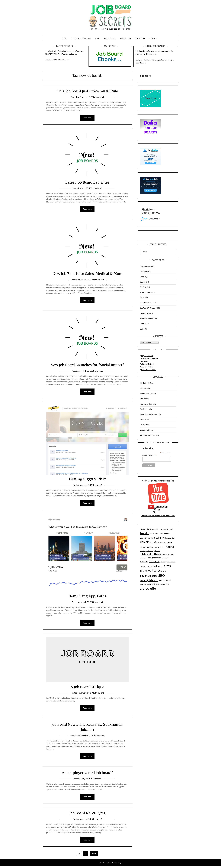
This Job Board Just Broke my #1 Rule (87, 91)
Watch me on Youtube (149, 358)
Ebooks (143, 277)
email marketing (158, 542)
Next (94, 854)
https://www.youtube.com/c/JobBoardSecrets (158, 516)
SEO (141, 329)
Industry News (145, 303)
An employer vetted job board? (87, 773)
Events (142, 282)
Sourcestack (144, 425)
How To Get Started (148, 370)
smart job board (149, 580)
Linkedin (144, 361)
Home (64, 38)
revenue (145, 575)
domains (145, 541)
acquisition (145, 529)
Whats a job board (147, 430)
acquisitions (157, 529)
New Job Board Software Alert (57, 59)
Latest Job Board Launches (87, 182)
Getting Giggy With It (87, 479)
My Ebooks (125, 38)
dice (173, 538)
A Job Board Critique (87, 687)
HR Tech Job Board (147, 383)
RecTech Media (146, 409)
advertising (166, 529)
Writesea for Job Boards (149, 435)
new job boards (155, 566)
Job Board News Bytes (87, 813)
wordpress (164, 584)
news (167, 566)
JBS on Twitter (146, 367)
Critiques (143, 271)
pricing (163, 571)
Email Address (149, 455)
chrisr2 (101, 97)
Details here (151, 54)
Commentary (145, 266)
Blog (97, 38)
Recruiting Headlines (148, 404)
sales (154, 575)
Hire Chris (140, 38)
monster (143, 566)
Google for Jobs (152, 547)
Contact (153, 38)
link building (165, 558)
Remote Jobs (145, 420)
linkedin (144, 561)
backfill (144, 533)
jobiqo (172, 554)
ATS (171, 529)
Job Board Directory (148, 393)
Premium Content (146, 318)
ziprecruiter (148, 588)
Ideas (142, 298)
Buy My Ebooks (147, 356)
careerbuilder (164, 533)
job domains (166, 554)
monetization (171, 562)
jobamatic (142, 551)
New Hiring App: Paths (87, 596)
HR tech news (145, 388)
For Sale (143, 287)
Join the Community (81, 38)
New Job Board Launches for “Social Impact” (87, 365)
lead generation (154, 557)
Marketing (144, 313)
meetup (163, 562)
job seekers (143, 558)
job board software (151, 554)
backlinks (154, 533)
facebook (169, 542)
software (155, 584)
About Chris (110, 38)
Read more (87, 118)
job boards (157, 551)
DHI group (166, 538)
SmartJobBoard (165, 580)
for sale (142, 547)
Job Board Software (147, 308)
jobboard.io (149, 551)
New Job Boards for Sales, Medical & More (87, 273)
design (157, 537)
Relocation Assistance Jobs (150, 414)
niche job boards (150, 570)
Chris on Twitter (147, 364)
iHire (162, 547)
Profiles (143, 324)
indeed (169, 547)
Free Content (145, 292)
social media (145, 584)
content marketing (146, 538)
